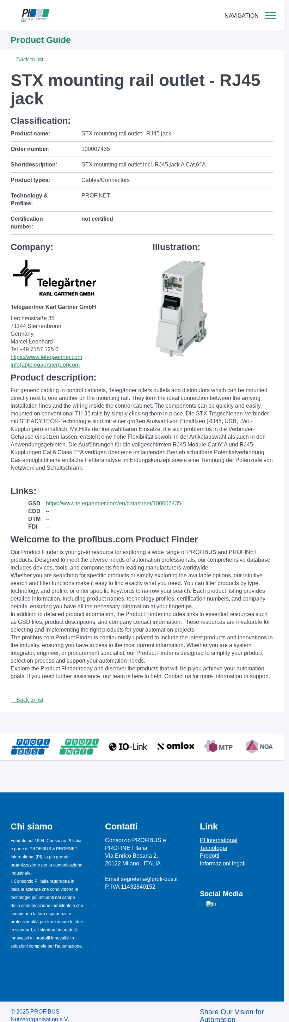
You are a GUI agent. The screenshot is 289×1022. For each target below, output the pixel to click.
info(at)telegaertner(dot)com (45, 365)
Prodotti (209, 856)
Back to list (29, 59)
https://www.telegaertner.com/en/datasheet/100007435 (113, 503)
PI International (219, 840)
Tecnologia (213, 848)
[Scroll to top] (274, 1011)
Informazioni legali (223, 863)
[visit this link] (19, 503)
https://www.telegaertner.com (46, 357)
